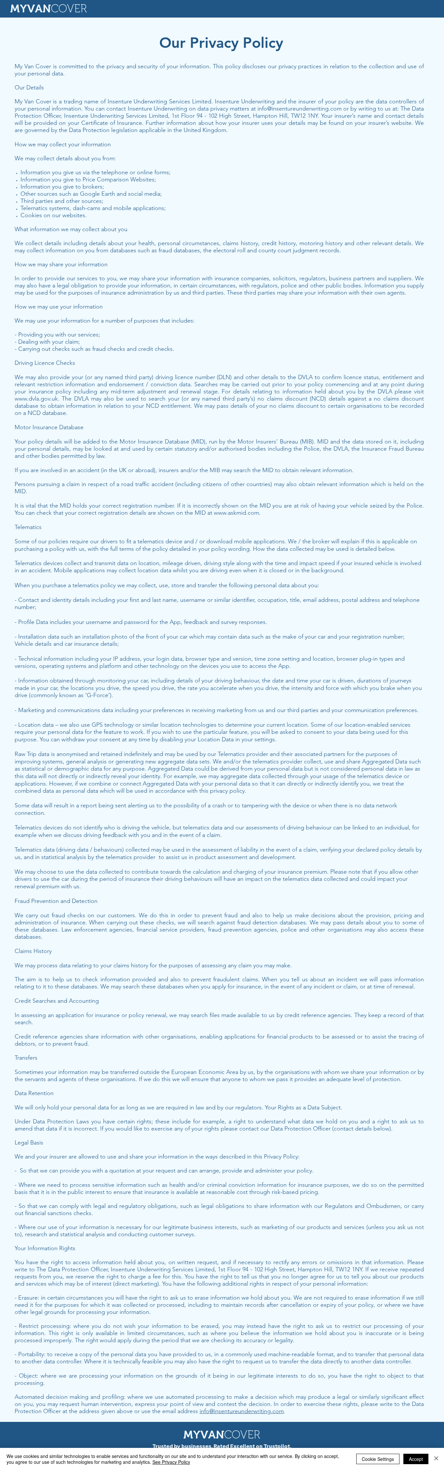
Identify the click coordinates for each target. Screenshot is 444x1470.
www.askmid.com (236, 512)
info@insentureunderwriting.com (299, 108)
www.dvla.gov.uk (36, 398)
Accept (416, 1459)
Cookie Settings (378, 1459)
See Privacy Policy (171, 1462)
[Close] (436, 1459)
